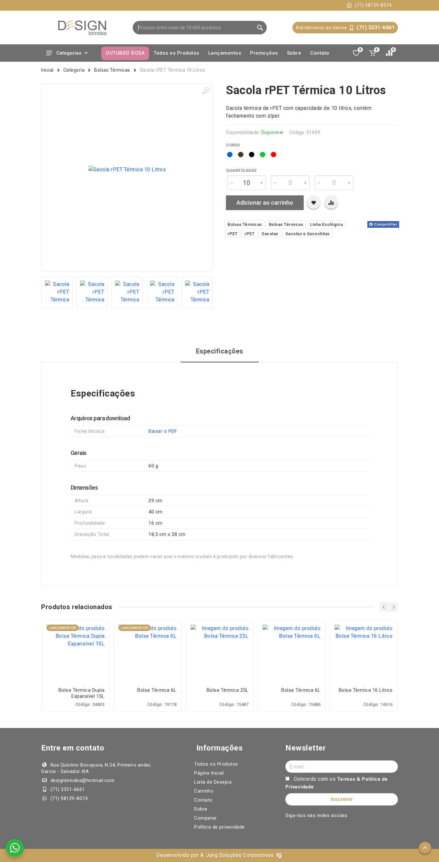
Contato (319, 53)
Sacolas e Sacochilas (307, 233)
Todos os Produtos (176, 53)
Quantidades (241, 170)
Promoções (264, 53)
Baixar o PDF (162, 431)
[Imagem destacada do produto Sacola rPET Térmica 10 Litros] (127, 169)
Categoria (74, 70)
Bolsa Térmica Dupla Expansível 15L (81, 693)
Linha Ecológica (326, 224)
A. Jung (209, 855)
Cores (233, 145)
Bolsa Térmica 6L (156, 690)
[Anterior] (384, 607)
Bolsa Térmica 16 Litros (365, 690)
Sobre (294, 53)
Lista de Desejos (213, 782)
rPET (232, 233)
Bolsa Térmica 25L (227, 690)
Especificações (219, 351)
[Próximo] (393, 607)
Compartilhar (385, 224)
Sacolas (270, 233)
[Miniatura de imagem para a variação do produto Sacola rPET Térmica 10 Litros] (57, 292)
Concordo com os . (336, 783)
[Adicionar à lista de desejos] (313, 202)
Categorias (68, 53)
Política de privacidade (219, 827)
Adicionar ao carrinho (265, 202)
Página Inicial (209, 773)
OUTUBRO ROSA (125, 53)
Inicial (47, 70)
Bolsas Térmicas (112, 70)
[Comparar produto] (331, 202)
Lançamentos (224, 53)
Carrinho (203, 791)
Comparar (205, 818)
